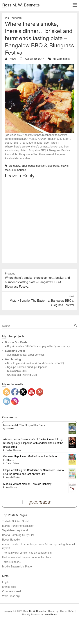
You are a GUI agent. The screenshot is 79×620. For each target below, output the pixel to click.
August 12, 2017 (34, 58)
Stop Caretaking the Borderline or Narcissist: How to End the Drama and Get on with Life (33, 472)
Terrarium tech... (11, 562)
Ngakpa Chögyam (13, 450)
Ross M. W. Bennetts (21, 5)
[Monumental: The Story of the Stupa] (72, 425)
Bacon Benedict (11, 539)
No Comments (61, 58)
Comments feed (11, 591)
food (7, 170)
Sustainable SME (17, 371)
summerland (19, 170)
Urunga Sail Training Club (22, 374)
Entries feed (9, 586)
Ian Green (10, 428)
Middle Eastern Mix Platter (17, 566)
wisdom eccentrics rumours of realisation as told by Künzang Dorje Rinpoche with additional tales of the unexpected (33, 443)
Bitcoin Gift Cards (16, 342)
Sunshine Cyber (15, 350)
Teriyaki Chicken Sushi (15, 521)
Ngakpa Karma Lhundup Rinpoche (27, 367)
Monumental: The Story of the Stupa (24, 425)
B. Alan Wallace (12, 463)
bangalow (14, 165)
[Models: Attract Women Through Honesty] (72, 484)
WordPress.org (11, 596)
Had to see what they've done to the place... (27, 557)
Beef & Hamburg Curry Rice (18, 535)
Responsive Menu (75, 5)
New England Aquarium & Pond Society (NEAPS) (35, 363)
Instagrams (13, 17)
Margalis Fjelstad (13, 477)
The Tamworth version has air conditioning (27, 552)
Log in (5, 582)
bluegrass (53, 165)
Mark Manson (11, 487)
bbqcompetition (37, 165)
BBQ (24, 165)
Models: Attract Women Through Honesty (27, 484)
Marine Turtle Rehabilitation (18, 525)
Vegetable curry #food (15, 530)
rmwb (12, 58)
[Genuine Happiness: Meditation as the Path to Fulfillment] (72, 456)
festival (64, 165)
